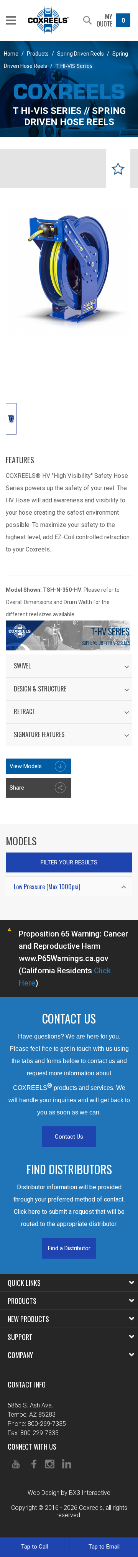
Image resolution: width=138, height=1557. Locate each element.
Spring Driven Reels (80, 54)
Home (11, 54)
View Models (26, 766)
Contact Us (69, 1136)
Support (20, 1337)
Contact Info (27, 1384)
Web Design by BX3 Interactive (69, 1492)
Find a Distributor (69, 1248)
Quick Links (24, 1283)
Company (20, 1355)
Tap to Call (34, 1546)
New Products (28, 1319)
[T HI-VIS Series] (11, 419)
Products (38, 54)
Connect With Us (32, 1447)
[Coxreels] (48, 20)
